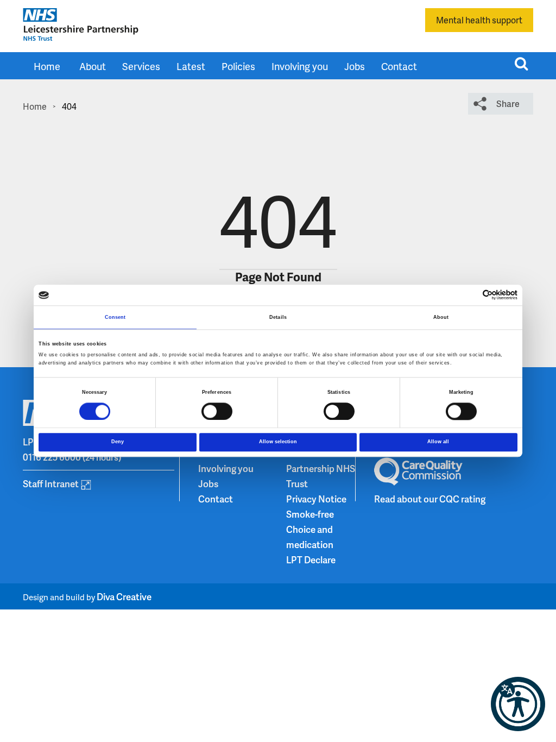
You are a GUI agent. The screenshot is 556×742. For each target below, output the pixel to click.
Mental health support (479, 20)
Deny (117, 442)
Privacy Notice (316, 498)
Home (47, 66)
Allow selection (278, 442)
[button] (518, 704)
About (92, 66)
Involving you (299, 66)
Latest (190, 66)
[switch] (216, 411)
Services (141, 66)
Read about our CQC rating (429, 498)
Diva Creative (124, 596)
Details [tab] (278, 317)
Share (508, 103)
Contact (399, 66)
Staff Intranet (51, 483)
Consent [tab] (115, 317)
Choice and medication (309, 537)
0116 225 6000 (52, 456)
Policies (238, 66)
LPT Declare (311, 559)
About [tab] (441, 317)
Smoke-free (310, 513)
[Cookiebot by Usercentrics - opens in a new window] (469, 295)
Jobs (354, 66)
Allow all (438, 442)
